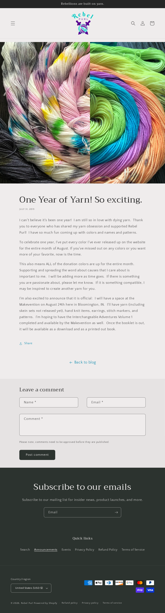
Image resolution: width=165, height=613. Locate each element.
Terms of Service (133, 549)
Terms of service (112, 603)
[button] (13, 23)
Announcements (45, 549)
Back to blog (85, 362)
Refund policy (70, 603)
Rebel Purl (27, 603)
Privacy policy (90, 603)
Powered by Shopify (45, 603)
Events (66, 549)
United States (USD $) (29, 587)
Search (25, 549)
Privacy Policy (84, 549)
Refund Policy (108, 549)
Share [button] (28, 343)
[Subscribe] (116, 512)
